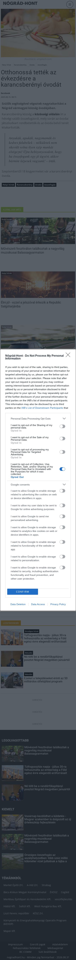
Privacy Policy (58, 604)
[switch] (62, 426)
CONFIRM (22, 591)
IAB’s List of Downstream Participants (42, 407)
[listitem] (38, 418)
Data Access (38, 604)
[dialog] (38, 480)
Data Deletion (18, 604)
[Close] (69, 356)
